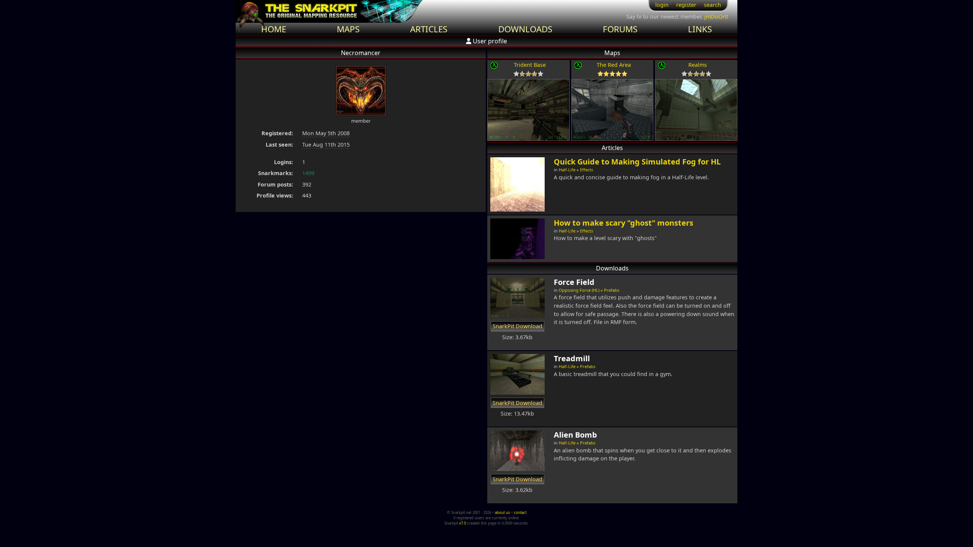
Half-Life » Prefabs (577, 366)
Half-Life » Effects (576, 169)
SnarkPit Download (517, 326)
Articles (428, 29)
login (662, 4)
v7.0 (462, 523)
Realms (697, 64)
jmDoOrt (715, 16)
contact (520, 512)
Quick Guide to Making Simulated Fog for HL (637, 162)
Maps (348, 29)
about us (502, 512)
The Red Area (614, 64)
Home (273, 29)
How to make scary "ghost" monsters (623, 223)
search (712, 4)
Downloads (525, 29)
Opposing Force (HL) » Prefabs (589, 290)
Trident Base (530, 64)
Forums (620, 29)
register (686, 4)
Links (700, 29)
